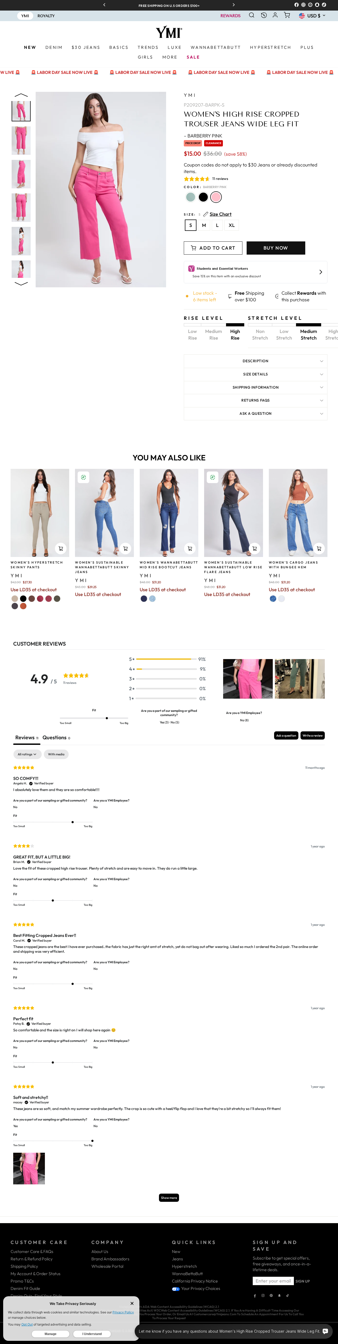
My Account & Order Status (35, 1273)
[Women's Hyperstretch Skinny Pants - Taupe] (15, 598)
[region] (169, 5)
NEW (30, 47)
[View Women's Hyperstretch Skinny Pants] (40, 513)
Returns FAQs (255, 400)
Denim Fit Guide (25, 1288)
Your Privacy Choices (200, 1288)
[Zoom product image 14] (21, 140)
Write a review (313, 735)
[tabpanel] (169, 978)
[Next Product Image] (21, 282)
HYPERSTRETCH (270, 47)
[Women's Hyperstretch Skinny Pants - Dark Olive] (57, 598)
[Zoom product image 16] (21, 207)
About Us (99, 1251)
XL (232, 225)
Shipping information (256, 387)
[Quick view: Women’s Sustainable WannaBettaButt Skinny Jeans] (125, 548)
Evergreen (190, 197)
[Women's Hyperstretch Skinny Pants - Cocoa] (32, 598)
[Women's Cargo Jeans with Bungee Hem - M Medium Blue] (273, 598)
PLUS (307, 47)
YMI (190, 95)
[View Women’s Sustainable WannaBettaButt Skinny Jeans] (104, 513)
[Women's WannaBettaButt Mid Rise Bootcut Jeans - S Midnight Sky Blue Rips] (144, 598)
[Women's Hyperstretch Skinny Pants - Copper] (23, 606)
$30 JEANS (86, 47)
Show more (169, 1198)
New (176, 1251)
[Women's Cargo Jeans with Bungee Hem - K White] (281, 598)
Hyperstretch (184, 1266)
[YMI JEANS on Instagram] (263, 1296)
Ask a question (256, 413)
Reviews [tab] (26, 737)
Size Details (255, 374)
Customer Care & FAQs (32, 1251)
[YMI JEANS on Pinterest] (271, 1296)
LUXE (175, 47)
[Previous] (106, 5)
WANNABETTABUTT (216, 47)
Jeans (177, 1258)
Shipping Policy (24, 1266)
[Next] (232, 5)
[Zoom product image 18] (21, 274)
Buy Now (276, 248)
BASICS (119, 47)
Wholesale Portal (107, 1266)
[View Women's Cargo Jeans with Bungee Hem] (298, 513)
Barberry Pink (216, 197)
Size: (208, 214)
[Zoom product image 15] (21, 174)
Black (203, 197)
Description (255, 361)
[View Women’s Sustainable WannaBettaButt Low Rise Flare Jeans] (233, 513)
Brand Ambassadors (110, 1258)
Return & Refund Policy (32, 1258)
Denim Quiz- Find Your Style (36, 1295)
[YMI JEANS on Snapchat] (279, 1296)
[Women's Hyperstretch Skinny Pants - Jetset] (15, 606)
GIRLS (145, 57)
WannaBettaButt (187, 1273)
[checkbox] (56, 754)
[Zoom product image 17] (21, 241)
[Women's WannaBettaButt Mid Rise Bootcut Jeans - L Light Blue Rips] (152, 598)
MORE (170, 57)
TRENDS (148, 47)
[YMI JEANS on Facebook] (255, 1296)
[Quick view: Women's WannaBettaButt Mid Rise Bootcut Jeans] (190, 548)
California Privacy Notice (195, 1281)
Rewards (230, 16)
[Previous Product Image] (21, 96)
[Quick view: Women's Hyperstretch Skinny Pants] (61, 548)
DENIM (54, 47)
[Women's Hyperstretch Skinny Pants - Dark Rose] (40, 598)
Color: (205, 187)
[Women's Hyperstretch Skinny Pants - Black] (23, 598)
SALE (193, 57)
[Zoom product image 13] (21, 107)
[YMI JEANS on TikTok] (287, 1296)
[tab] (56, 738)
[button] (167, 659)
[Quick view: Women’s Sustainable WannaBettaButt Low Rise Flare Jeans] (254, 548)
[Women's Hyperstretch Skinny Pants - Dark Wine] (48, 598)
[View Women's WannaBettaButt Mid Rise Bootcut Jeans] (169, 513)
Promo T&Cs (22, 1281)
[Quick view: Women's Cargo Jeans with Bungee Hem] (319, 548)
